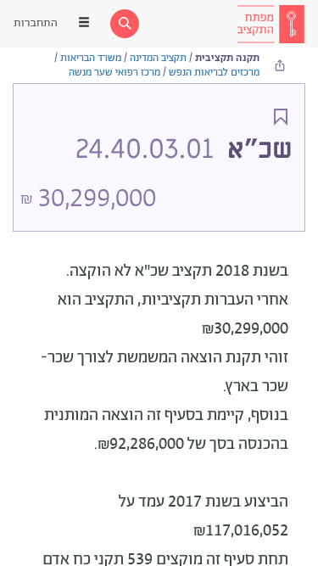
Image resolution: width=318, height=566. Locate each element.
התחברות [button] (36, 23)
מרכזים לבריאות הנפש (214, 72)
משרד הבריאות (90, 58)
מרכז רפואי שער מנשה (114, 72)
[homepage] (270, 24)
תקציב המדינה (158, 58)
